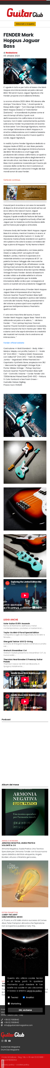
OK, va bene (25, 1010)
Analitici (30, 997)
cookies (2, 1063)
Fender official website (13, 342)
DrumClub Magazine (10, 1049)
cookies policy (22, 1064)
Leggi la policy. (34, 990)
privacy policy (8, 1064)
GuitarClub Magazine (10, 1047)
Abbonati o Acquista (25, 24)
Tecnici (14, 997)
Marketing (16, 1003)
